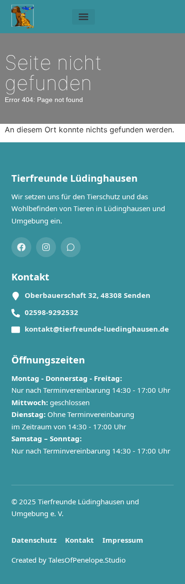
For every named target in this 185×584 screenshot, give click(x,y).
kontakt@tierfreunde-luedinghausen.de (97, 329)
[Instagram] (46, 247)
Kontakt (79, 540)
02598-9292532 (51, 312)
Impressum (122, 540)
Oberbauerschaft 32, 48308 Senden (87, 295)
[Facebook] (21, 247)
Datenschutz (33, 540)
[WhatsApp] (71, 247)
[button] (83, 17)
